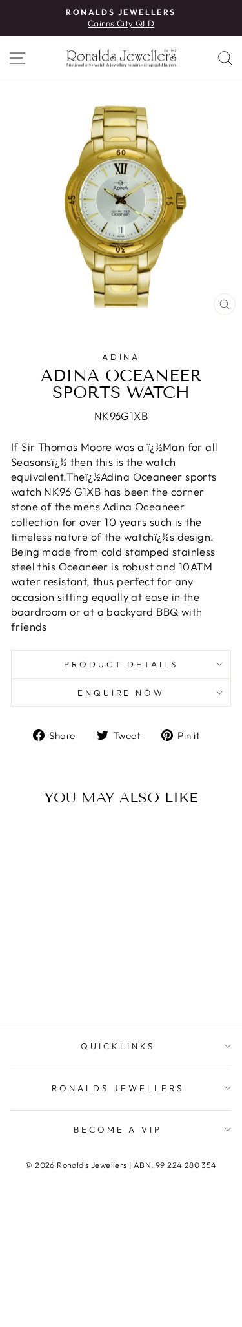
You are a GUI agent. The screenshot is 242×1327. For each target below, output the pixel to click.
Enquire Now (121, 692)
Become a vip (118, 1129)
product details (121, 664)
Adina (121, 356)
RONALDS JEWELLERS (118, 1088)
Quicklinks (118, 1046)
